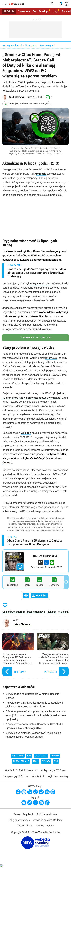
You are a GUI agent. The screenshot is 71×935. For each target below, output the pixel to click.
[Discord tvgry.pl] (41, 802)
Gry (34, 11)
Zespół (20, 825)
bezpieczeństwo (36, 611)
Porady (55, 755)
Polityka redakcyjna (47, 814)
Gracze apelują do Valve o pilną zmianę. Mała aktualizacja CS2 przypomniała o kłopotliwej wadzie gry (36, 272)
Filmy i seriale (21, 761)
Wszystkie (17, 755)
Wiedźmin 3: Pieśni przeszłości (21, 770)
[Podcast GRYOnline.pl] (41, 791)
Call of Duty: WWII (26, 255)
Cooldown (41, 755)
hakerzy (51, 611)
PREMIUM (9, 11)
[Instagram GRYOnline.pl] (23, 791)
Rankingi (43, 11)
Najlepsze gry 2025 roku (15, 776)
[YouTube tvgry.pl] (23, 802)
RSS (56, 761)
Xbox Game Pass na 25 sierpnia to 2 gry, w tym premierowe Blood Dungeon (34, 542)
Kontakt (40, 825)
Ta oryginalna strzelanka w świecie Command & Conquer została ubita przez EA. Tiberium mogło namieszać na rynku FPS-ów (53, 655)
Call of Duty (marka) (13, 611)
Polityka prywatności (19, 820)
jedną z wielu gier (39, 283)
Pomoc (50, 825)
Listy (55, 11)
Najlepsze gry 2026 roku (53, 770)
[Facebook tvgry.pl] (47, 802)
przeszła (41, 173)
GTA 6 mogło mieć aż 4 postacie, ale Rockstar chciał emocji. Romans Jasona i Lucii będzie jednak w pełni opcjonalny (36, 715)
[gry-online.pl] (16, 3)
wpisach (26, 432)
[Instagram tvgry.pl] (35, 802)
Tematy (46, 761)
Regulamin (28, 814)
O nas (17, 814)
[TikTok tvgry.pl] (29, 802)
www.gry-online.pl (12, 45)
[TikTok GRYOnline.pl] (35, 791)
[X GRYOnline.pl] (29, 791)
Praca (30, 825)
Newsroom (24, 11)
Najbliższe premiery (57, 776)
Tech (35, 761)
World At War (53, 366)
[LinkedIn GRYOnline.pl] (47, 791)
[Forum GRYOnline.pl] (52, 791)
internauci (51, 357)
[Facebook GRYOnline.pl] (18, 791)
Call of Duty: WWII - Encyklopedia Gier (35, 561)
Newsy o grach (47, 45)
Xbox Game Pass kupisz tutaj (35, 337)
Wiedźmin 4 (38, 776)
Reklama (57, 820)
